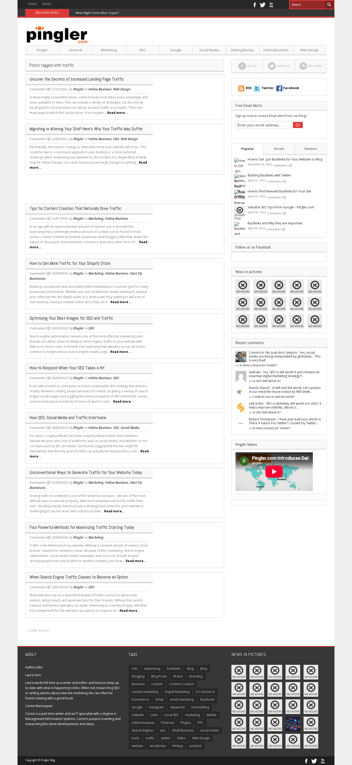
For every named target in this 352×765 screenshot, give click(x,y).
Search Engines (142, 730)
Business (138, 684)
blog (203, 668)
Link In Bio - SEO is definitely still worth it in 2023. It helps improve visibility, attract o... (285, 405)
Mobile (212, 715)
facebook (207, 699)
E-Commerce (205, 692)
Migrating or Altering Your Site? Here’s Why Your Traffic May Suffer (86, 129)
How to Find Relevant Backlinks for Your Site (279, 191)
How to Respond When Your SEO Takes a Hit (67, 368)
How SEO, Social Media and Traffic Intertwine (68, 417)
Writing (177, 746)
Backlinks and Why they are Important (275, 223)
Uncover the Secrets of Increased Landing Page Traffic (77, 79)
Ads (134, 668)
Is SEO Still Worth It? (267, 381)
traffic (150, 738)
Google (175, 50)
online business (143, 722)
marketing (192, 715)
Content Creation (181, 684)
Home (32, 4)
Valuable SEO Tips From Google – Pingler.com (281, 207)
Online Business (276, 50)
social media (209, 730)
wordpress (158, 746)
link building (200, 707)
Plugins (186, 722)
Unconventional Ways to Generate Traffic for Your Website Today (86, 472)
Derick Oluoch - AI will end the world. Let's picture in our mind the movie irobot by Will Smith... (285, 390)
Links (154, 715)
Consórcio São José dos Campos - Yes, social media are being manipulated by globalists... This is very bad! (285, 356)
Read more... (117, 112)
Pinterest (167, 722)
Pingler (42, 50)
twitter (165, 738)
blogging (138, 676)
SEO (142, 50)
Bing (190, 668)
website (137, 746)
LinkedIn (138, 715)
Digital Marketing (177, 692)
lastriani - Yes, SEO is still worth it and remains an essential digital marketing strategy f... (284, 374)
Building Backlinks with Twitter (269, 175)
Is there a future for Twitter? (258, 365)
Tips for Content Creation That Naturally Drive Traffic (75, 208)
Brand (177, 676)
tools (135, 738)
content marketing (145, 692)
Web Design (309, 50)
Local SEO (171, 715)
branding (196, 676)
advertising (152, 668)
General (75, 50)
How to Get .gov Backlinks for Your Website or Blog (285, 159)
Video (181, 738)
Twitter (262, 4)
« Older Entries (38, 630)
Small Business (183, 730)
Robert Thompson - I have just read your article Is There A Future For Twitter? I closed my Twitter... (285, 421)
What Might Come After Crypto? (97, 13)
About (46, 4)
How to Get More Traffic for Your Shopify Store (70, 263)
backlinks (173, 668)
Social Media (209, 50)
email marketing (182, 699)
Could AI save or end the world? (274, 396)
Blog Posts (159, 676)
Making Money (242, 50)
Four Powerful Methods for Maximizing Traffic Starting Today (82, 527)
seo (162, 730)
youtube (195, 746)
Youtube (271, 4)
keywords (178, 707)
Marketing (109, 50)
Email (159, 699)
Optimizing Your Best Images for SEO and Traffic (71, 318)
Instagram (156, 707)
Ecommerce (140, 699)
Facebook (254, 4)
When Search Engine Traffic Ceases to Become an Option (79, 577)
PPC (200, 722)
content (156, 684)
